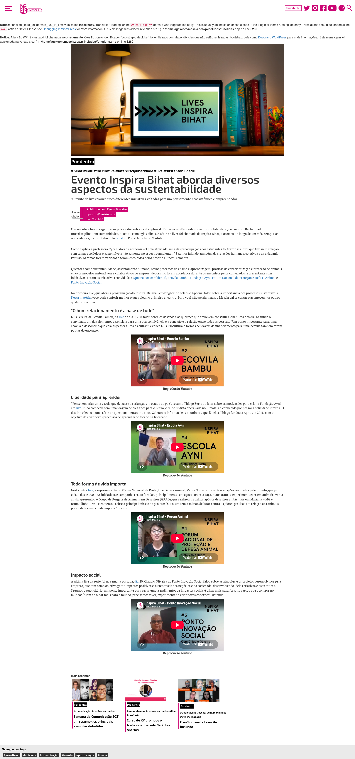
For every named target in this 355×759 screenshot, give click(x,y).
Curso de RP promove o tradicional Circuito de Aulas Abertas (148, 725)
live (121, 317)
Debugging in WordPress (59, 29)
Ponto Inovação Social (86, 282)
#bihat (76, 171)
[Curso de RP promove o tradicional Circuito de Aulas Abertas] (151, 690)
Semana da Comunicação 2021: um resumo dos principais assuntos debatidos (97, 721)
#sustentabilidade (179, 171)
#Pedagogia (194, 716)
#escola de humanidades (211, 712)
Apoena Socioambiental (149, 278)
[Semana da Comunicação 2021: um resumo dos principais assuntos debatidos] (97, 690)
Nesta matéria (81, 297)
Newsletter (293, 8)
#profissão (133, 715)
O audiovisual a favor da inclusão (198, 724)
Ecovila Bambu (178, 278)
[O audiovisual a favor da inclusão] (204, 690)
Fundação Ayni (200, 278)
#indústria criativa (103, 711)
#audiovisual (188, 712)
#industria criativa (99, 171)
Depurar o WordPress (272, 37)
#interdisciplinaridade (134, 171)
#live (158, 171)
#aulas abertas (136, 711)
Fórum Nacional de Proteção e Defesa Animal (243, 278)
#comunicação (82, 711)
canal (119, 238)
